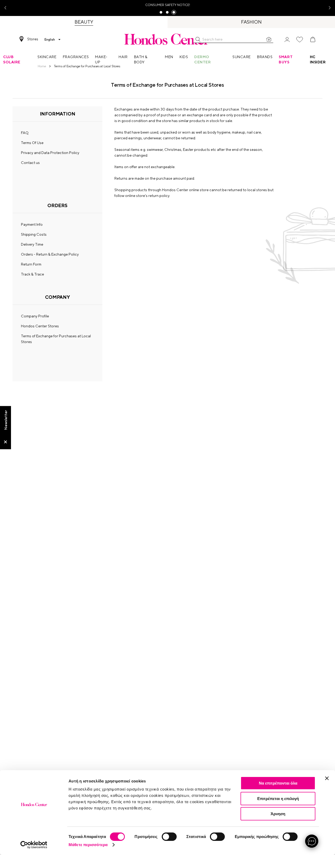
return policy (158, 196)
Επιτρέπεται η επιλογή (278, 798)
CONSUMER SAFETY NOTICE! (167, 5)
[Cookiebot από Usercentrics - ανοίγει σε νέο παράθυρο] (34, 845)
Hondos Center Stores (40, 326)
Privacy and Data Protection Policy (50, 153)
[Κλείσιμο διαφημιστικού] (327, 778)
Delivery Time (32, 244)
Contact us (30, 163)
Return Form (31, 264)
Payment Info (32, 224)
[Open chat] (311, 841)
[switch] (169, 836)
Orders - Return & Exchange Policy (50, 254)
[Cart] (312, 39)
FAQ (25, 133)
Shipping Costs (34, 234)
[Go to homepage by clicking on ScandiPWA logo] (167, 39)
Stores (32, 39)
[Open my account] (287, 39)
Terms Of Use (32, 143)
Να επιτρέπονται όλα (278, 783)
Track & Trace (32, 274)
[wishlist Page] (299, 39)
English (49, 39)
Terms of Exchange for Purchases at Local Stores (56, 339)
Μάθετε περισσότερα (88, 844)
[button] (198, 39)
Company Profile (35, 316)
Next (327, 8)
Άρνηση (278, 814)
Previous (7, 8)
